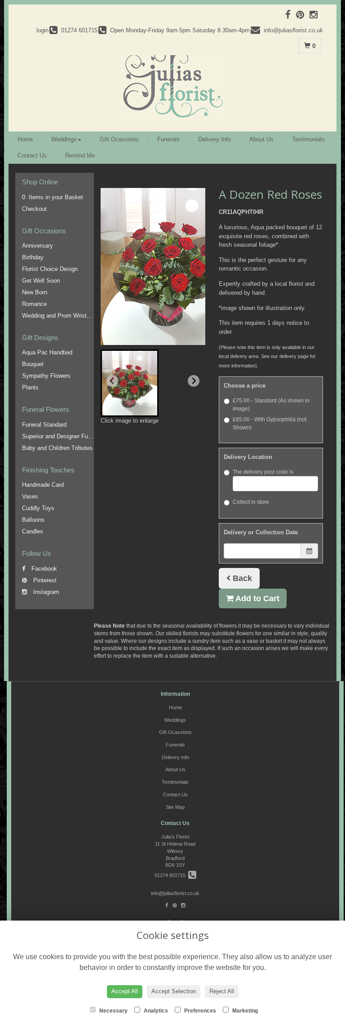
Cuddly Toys (38, 508)
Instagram (45, 592)
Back (241, 578)
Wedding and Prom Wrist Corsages (67, 315)
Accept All (124, 991)
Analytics (155, 1011)
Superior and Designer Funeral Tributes (73, 436)
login (42, 30)
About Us (261, 139)
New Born (34, 292)
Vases (30, 496)
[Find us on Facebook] (290, 14)
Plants (30, 387)
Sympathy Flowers (46, 375)
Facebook (43, 568)
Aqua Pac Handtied (47, 352)
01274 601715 (171, 875)
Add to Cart (256, 598)
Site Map (175, 807)
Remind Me (80, 155)
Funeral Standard (44, 424)
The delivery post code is (263, 472)
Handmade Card (43, 484)
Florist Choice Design (50, 269)
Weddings (64, 139)
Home (25, 139)
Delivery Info (214, 139)
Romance (34, 304)
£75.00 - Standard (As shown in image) (271, 404)
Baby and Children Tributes (57, 448)
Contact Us (32, 155)
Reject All (221, 991)
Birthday (33, 257)
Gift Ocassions (119, 139)
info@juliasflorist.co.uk (175, 893)
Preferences (199, 1011)
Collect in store (251, 502)
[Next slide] (193, 381)
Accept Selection (173, 991)
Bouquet (33, 364)
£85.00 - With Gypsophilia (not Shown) (269, 423)
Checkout (34, 208)
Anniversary (37, 245)
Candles (32, 531)
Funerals (168, 139)
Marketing (244, 1011)
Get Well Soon (41, 280)
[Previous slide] (112, 381)
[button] (130, 383)
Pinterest (44, 580)
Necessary (113, 1011)
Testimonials (308, 139)
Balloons (33, 519)
